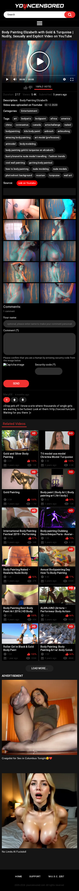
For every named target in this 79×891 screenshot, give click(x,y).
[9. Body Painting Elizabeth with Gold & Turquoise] (21, 293)
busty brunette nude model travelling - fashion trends (35, 156)
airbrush (48, 131)
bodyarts (26, 118)
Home (18, 876)
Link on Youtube (27, 183)
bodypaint (40, 118)
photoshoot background (19, 175)
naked (67, 125)
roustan (40, 175)
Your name (9, 317)
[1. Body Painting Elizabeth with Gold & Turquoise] (21, 209)
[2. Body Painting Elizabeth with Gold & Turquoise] (58, 209)
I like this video (26, 87)
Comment (9, 330)
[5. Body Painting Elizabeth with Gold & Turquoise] (21, 251)
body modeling (28, 144)
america (65, 118)
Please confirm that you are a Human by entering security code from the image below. (39, 359)
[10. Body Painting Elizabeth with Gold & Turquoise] (58, 293)
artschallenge (52, 125)
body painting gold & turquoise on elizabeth (29, 150)
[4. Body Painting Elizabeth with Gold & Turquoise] (58, 230)
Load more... (39, 668)
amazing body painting (18, 137)
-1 (23, 400)
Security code (43, 364)
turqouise (54, 175)
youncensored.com (35, 885)
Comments (11, 307)
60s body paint (32, 131)
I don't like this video (30, 87)
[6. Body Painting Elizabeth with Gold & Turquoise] (58, 251)
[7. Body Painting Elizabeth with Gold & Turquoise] (21, 272)
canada (37, 125)
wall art (68, 175)
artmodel (11, 144)
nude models (60, 169)
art (15, 118)
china (9, 125)
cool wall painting (15, 163)
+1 (14, 400)
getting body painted (40, 163)
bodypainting (13, 131)
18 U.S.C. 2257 (56, 876)
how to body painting (17, 169)
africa (54, 118)
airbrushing (64, 131)
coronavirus (22, 125)
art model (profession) (47, 137)
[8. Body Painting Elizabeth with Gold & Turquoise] (58, 272)
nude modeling (41, 169)
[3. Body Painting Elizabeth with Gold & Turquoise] (21, 230)
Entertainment (29, 111)
